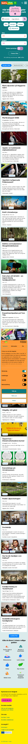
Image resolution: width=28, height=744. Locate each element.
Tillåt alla (14, 391)
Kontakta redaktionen (7, 720)
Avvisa (14, 400)
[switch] (24, 375)
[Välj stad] (15, 2)
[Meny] (25, 3)
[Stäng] (15, 14)
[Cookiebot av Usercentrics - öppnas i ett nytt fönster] (20, 342)
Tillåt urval (14, 395)
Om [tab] (23, 346)
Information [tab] (14, 346)
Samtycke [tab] (5, 346)
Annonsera (4, 727)
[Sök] (22, 3)
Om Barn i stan (5, 717)
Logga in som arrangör (7, 729)
